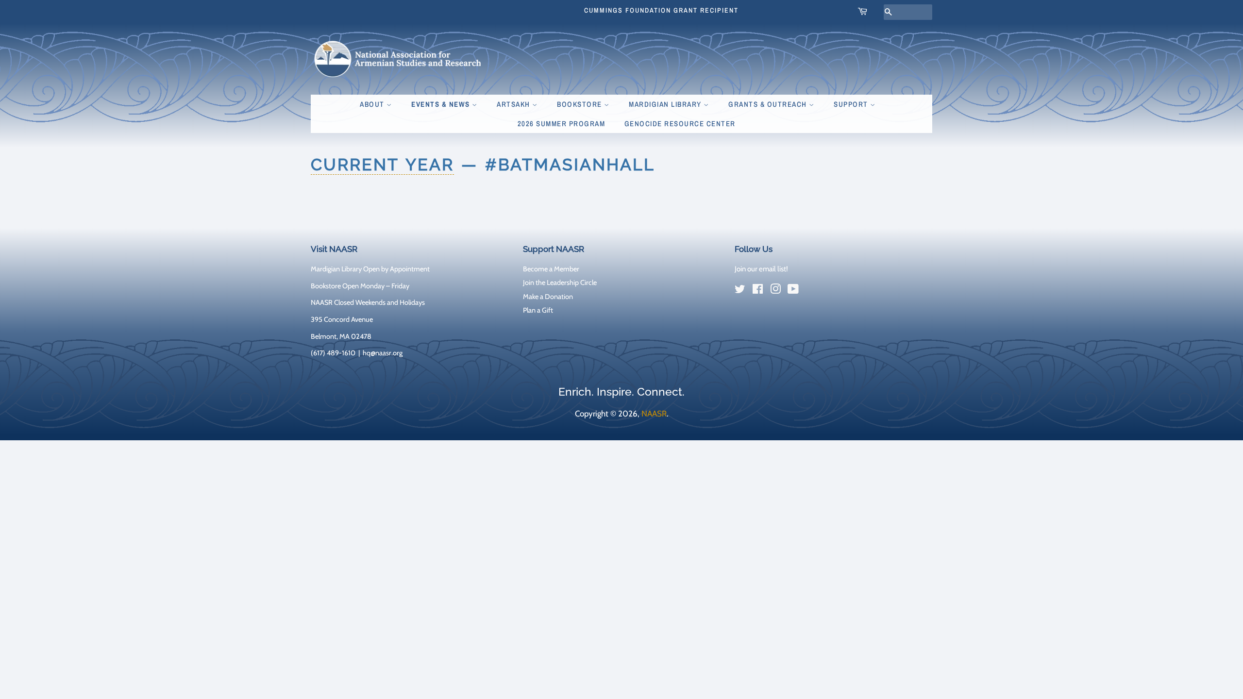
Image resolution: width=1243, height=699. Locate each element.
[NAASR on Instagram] (775, 290)
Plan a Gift (538, 310)
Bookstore (580, 104)
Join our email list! (761, 269)
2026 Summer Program (561, 123)
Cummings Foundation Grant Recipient (661, 10)
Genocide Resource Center (680, 123)
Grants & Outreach (768, 104)
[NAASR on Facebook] (757, 290)
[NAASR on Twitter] (740, 290)
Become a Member (551, 269)
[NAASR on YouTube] (793, 290)
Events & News (441, 104)
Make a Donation (548, 296)
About (373, 104)
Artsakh (514, 104)
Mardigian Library (666, 104)
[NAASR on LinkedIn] (811, 291)
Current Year (382, 164)
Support (852, 104)
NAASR (654, 413)
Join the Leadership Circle (560, 282)
